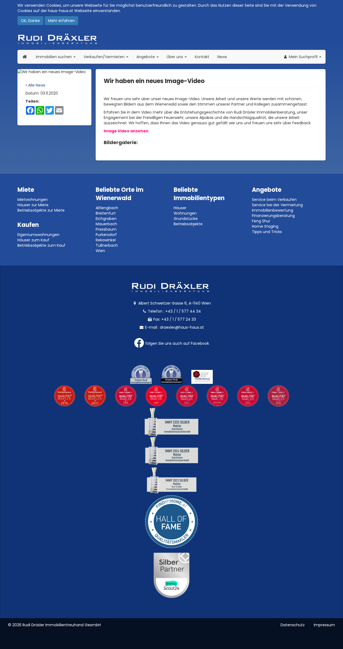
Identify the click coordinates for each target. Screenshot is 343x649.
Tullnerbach (107, 245)
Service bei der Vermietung (277, 205)
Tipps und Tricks (267, 231)
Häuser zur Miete (33, 205)
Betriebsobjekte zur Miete (41, 210)
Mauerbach (106, 224)
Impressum (324, 625)
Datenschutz (293, 625)
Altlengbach (107, 208)
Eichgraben (106, 218)
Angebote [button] (146, 56)
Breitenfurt (106, 213)
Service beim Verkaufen (274, 199)
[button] (302, 56)
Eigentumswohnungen (38, 234)
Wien (100, 250)
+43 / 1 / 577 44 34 (183, 311)
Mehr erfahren (61, 20)
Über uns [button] (179, 56)
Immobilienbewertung (272, 210)
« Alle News (35, 85)
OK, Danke (30, 20)
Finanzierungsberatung (273, 215)
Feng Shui (261, 221)
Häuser (180, 208)
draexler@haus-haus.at (182, 327)
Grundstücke (186, 218)
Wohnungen (185, 213)
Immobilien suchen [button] (58, 56)
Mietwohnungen (32, 199)
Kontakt (202, 56)
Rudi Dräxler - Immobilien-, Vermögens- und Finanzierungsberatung (171, 38)
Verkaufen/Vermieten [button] (108, 56)
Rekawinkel (106, 240)
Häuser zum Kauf (33, 240)
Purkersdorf (106, 234)
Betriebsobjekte (188, 224)
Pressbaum (106, 229)
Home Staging (265, 226)
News (222, 56)
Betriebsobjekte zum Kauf (41, 245)
